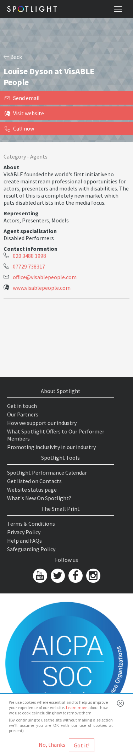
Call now (23, 128)
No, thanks (52, 744)
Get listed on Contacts (34, 481)
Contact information (30, 248)
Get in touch (22, 405)
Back (15, 56)
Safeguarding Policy (31, 549)
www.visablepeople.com (42, 287)
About (11, 167)
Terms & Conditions (31, 523)
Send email (26, 97)
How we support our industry (42, 422)
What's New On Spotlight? (39, 498)
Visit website (28, 113)
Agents (39, 156)
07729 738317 (29, 266)
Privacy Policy (23, 532)
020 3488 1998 (29, 255)
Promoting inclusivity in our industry (51, 446)
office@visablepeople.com (45, 277)
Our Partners (22, 414)
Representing (21, 213)
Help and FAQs (24, 540)
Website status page (32, 489)
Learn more (76, 707)
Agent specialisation (30, 230)
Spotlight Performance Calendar (47, 472)
